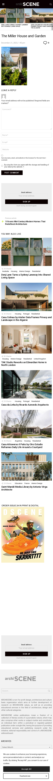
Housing (14, 271)
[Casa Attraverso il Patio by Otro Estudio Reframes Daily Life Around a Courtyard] (26, 424)
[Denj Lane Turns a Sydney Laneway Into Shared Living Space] (15, 15)
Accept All (26, 769)
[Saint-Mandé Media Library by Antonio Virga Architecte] (26, 466)
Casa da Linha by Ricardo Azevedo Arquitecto (25, 404)
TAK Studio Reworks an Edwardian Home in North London (23, 363)
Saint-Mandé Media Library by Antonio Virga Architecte (24, 488)
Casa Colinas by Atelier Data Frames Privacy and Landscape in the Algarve (26, 318)
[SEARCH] (51, 4)
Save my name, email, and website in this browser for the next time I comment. (23, 159)
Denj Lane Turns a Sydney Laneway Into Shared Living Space (14, 25)
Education (18, 483)
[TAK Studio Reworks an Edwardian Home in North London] (26, 339)
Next (51, 19)
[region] (26, 765)
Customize (25, 776)
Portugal (26, 314)
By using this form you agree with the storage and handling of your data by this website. (26, 166)
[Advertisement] (26, 600)
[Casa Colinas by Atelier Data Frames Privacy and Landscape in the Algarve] (26, 297)
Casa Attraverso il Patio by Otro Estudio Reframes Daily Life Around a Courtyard (22, 446)
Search (49, 691)
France (26, 483)
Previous (1, 19)
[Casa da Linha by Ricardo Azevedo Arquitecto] (26, 384)
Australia (5, 271)
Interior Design (24, 271)
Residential (36, 271)
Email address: (26, 192)
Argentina (18, 441)
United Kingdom (40, 359)
